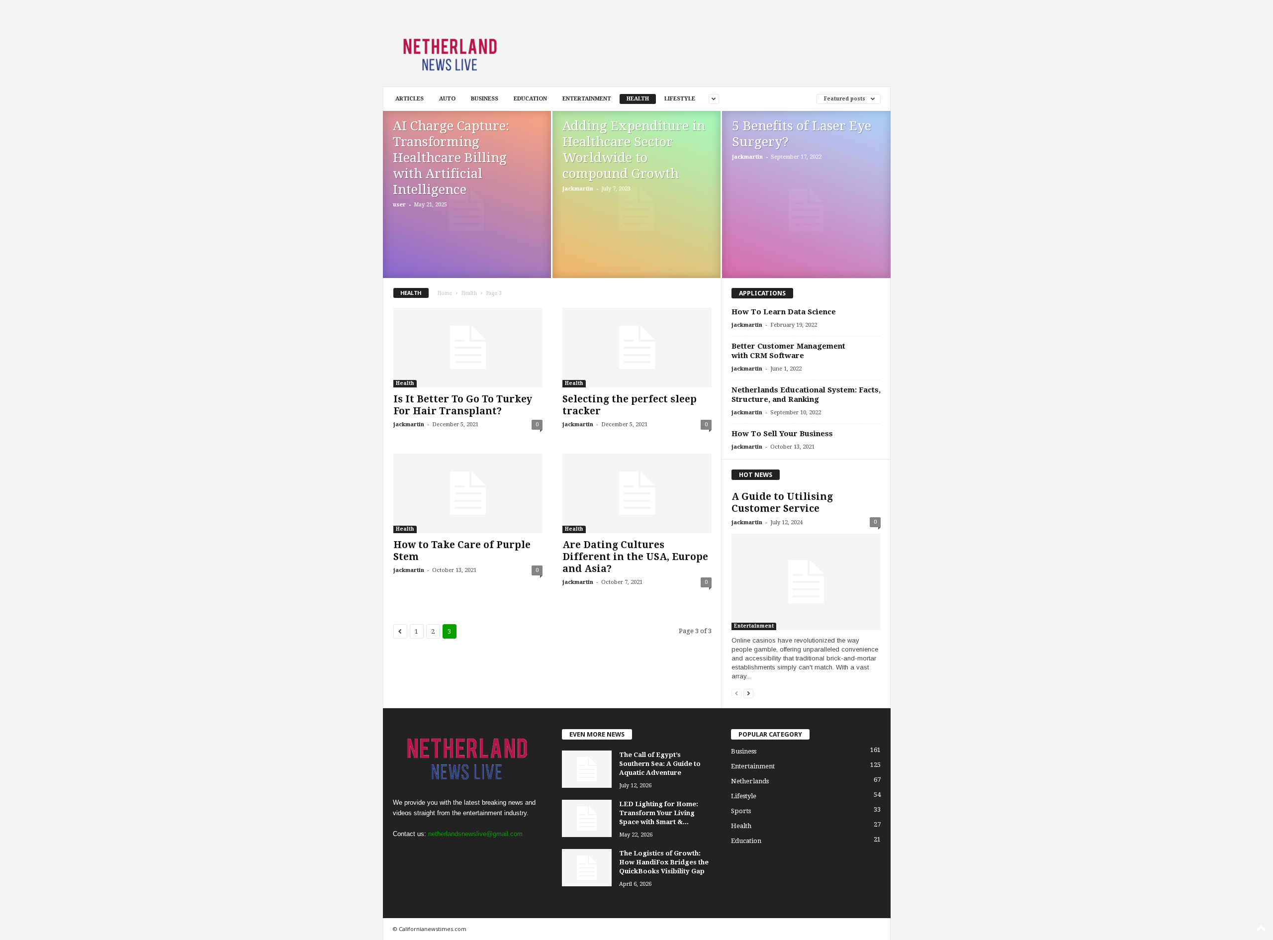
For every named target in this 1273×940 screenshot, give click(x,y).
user (399, 204)
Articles (409, 98)
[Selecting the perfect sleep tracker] (637, 347)
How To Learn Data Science (783, 311)
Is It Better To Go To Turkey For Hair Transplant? (462, 405)
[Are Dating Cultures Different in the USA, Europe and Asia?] (637, 493)
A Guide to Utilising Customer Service (782, 502)
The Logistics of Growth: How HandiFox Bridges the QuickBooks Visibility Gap (664, 862)
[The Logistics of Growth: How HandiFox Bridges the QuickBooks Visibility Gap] (587, 867)
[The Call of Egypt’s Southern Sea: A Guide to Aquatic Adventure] (587, 769)
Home (445, 293)
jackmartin (577, 189)
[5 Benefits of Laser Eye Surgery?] (806, 210)
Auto (447, 98)
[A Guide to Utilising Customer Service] (806, 582)
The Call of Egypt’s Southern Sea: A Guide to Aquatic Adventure (660, 763)
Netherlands (750, 781)
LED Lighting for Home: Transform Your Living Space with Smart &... (658, 813)
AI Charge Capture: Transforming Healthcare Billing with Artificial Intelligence (451, 157)
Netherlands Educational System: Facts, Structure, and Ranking (806, 394)
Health (638, 98)
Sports (741, 811)
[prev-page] (736, 693)
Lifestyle (679, 98)
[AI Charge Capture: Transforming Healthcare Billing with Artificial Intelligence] (467, 209)
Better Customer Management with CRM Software (788, 351)
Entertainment (586, 98)
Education (530, 98)
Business (484, 98)
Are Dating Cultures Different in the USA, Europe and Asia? (635, 556)
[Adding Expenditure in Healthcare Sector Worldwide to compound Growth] (636, 209)
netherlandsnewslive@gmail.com (475, 834)
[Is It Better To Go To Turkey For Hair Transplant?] (468, 347)
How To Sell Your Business (782, 433)
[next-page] (748, 693)
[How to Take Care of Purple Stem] (468, 493)
